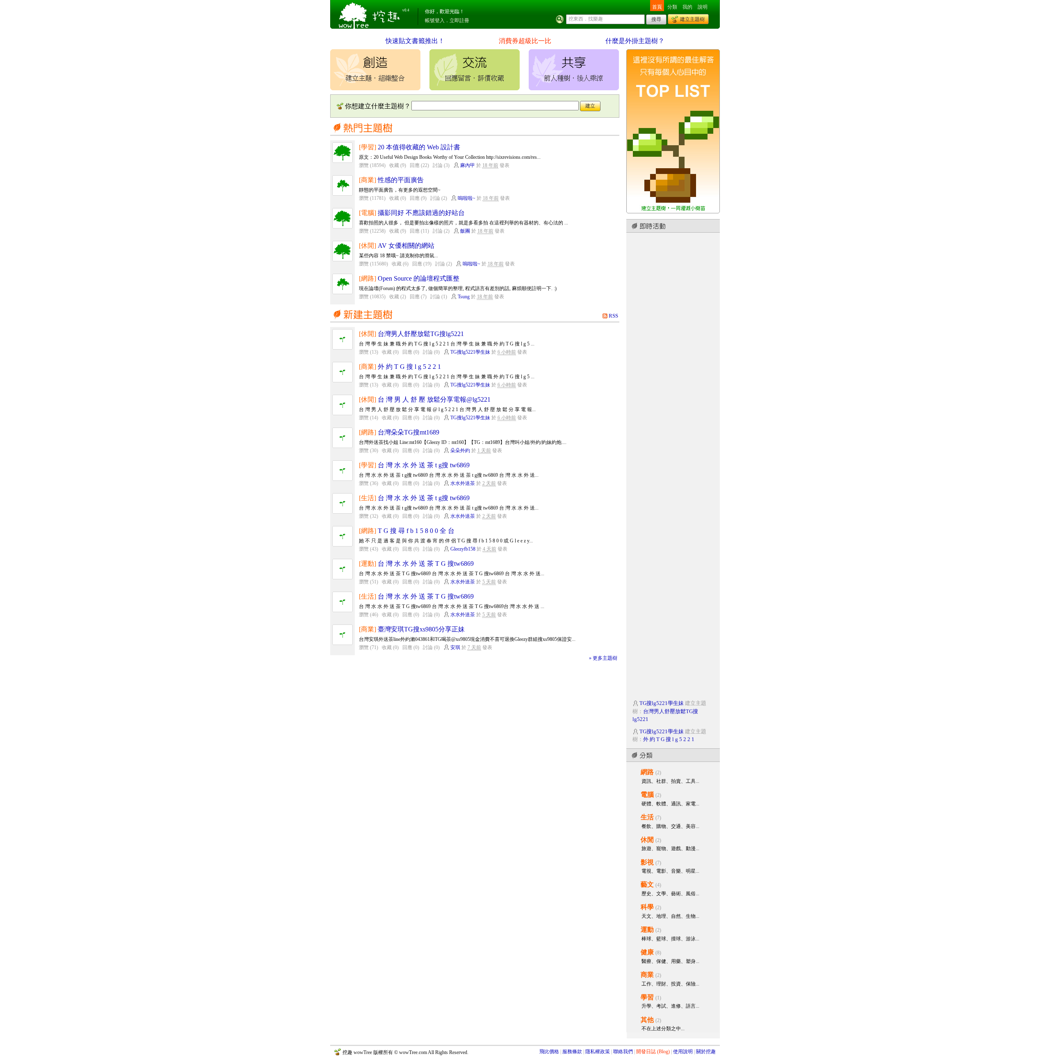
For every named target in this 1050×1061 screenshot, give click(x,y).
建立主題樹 (692, 19)
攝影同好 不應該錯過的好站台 (421, 212)
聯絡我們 (623, 1051)
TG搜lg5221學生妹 (470, 352)
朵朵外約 (460, 450)
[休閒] (367, 245)
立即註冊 (459, 20)
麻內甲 (467, 165)
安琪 (455, 647)
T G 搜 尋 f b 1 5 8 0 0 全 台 (416, 530)
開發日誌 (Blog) (653, 1051)
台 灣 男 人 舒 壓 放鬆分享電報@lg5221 (434, 399)
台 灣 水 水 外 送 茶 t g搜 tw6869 (424, 465)
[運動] (367, 563)
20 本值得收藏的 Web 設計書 (419, 147)
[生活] (367, 497)
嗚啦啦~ (466, 198)
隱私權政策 (597, 1051)
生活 (647, 817)
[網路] (367, 278)
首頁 (657, 7)
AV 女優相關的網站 (406, 245)
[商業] (367, 179)
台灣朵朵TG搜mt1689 (408, 432)
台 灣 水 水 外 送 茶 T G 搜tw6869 (426, 563)
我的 (687, 7)
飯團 (465, 231)
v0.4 (405, 10)
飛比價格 (549, 1051)
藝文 (647, 884)
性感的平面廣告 (401, 179)
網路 (647, 771)
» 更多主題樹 (603, 658)
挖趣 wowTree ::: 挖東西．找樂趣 (370, 14)
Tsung (464, 297)
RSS (613, 316)
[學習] (367, 147)
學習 (647, 997)
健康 (647, 952)
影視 (647, 862)
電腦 (647, 794)
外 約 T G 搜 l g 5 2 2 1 (409, 366)
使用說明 (683, 1051)
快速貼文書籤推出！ (415, 40)
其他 (647, 1019)
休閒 (647, 839)
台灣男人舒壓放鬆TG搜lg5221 (421, 333)
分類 (672, 7)
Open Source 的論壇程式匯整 (418, 278)
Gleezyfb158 (462, 549)
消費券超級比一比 (525, 40)
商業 (647, 974)
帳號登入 (435, 20)
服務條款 (572, 1051)
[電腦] (367, 212)
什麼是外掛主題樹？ (634, 40)
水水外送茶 (462, 483)
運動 (647, 929)
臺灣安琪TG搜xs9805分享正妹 (421, 629)
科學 (647, 906)
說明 (703, 7)
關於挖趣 (706, 1051)
